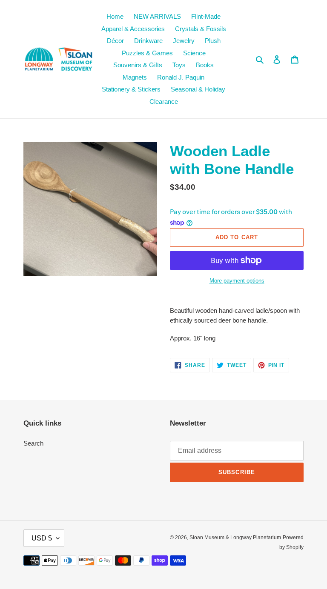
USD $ (42, 538)
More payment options (236, 280)
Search (33, 443)
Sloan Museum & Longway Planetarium (235, 537)
